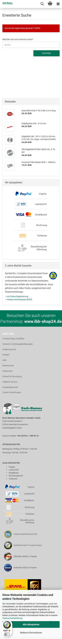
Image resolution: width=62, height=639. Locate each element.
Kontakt (5, 354)
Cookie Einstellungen (11, 392)
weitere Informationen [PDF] (19, 299)
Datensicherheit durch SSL (26, 534)
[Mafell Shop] (6, 4)
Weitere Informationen (31, 632)
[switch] (7, 634)
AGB (4, 360)
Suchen (46, 53)
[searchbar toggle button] (42, 4)
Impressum (7, 371)
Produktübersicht (10, 387)
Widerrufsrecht (9, 349)
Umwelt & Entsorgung (12, 376)
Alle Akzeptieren (31, 624)
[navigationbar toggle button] (58, 4)
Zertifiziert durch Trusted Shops (28, 545)
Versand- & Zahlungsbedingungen (17, 344)
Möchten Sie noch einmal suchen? (17, 39)
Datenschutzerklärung (12, 618)
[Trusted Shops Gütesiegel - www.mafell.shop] (8, 545)
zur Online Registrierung (17, 296)
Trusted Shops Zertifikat (13, 338)
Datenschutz (8, 365)
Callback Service (9, 382)
